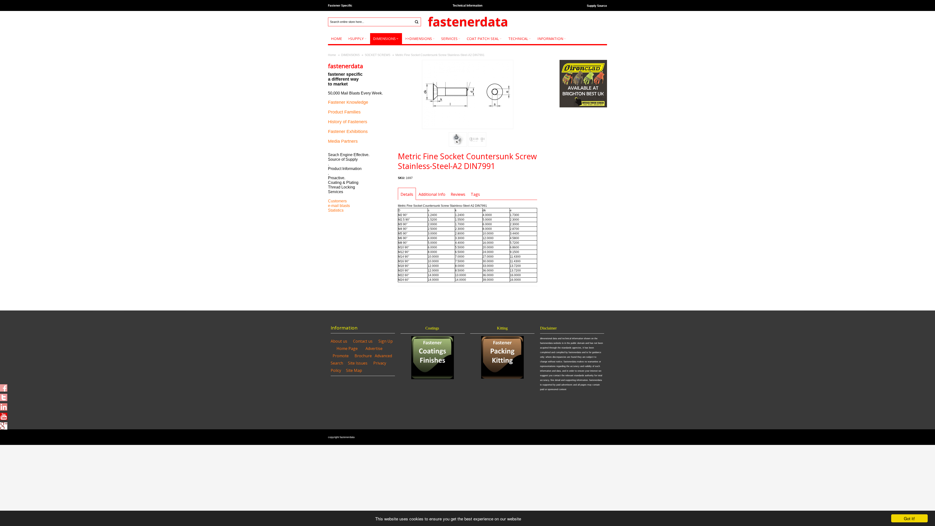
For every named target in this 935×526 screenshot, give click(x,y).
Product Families (344, 112)
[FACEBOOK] (3, 386)
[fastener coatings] (433, 357)
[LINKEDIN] (3, 405)
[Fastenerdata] (467, 22)
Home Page (347, 348)
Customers (337, 201)
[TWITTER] (3, 396)
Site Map (354, 370)
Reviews (458, 194)
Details (407, 194)
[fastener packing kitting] (502, 357)
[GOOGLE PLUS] (3, 424)
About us (339, 341)
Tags (475, 194)
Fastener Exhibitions (348, 131)
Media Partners (343, 141)
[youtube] (3, 415)
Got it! (909, 518)
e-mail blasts (339, 206)
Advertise (374, 348)
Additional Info (432, 194)
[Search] (416, 22)
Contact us (363, 341)
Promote (341, 355)
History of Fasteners (347, 121)
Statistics (336, 210)
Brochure (363, 355)
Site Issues (357, 363)
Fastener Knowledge (348, 102)
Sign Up (385, 341)
